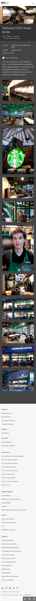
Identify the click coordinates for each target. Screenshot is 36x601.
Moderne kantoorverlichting (9, 544)
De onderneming (6, 495)
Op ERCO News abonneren (8, 530)
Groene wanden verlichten (9, 558)
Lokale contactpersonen (8, 519)
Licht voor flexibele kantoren (9, 562)
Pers (3, 526)
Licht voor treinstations (8, 580)
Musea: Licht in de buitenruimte (10, 576)
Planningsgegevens (7, 442)
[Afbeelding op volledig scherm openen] (18, 92)
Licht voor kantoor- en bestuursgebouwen (13, 456)
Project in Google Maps (11, 58)
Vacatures (4, 506)
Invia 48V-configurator (8, 424)
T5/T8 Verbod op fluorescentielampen (11, 551)
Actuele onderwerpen (7, 540)
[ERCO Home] (5, 3)
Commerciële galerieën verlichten (10, 547)
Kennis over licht (6, 485)
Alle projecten (5, 433)
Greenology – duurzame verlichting (11, 499)
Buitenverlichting (6, 417)
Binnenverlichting (6, 413)
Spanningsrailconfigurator (8, 420)
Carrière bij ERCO (6, 503)
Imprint (18, 592)
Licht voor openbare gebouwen (10, 463)
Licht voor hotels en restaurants (10, 481)
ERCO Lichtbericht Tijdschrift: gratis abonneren (14, 510)
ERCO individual (6, 569)
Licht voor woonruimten (8, 474)
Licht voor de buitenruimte (9, 467)
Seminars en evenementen (8, 522)
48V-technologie (6, 573)
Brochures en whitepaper (8, 445)
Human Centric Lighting (8, 555)
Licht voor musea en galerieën (9, 460)
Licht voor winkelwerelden (8, 478)
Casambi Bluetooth (7, 565)
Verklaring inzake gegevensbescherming (12, 595)
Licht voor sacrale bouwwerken (10, 470)
